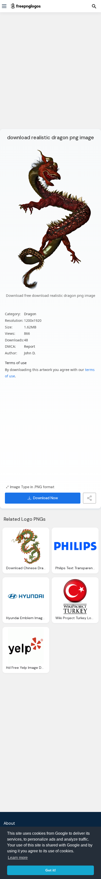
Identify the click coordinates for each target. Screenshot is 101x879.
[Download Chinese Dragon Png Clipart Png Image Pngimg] (26, 546)
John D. (30, 353)
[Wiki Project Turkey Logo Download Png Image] (75, 596)
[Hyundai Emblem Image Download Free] (26, 596)
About (9, 823)
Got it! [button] (50, 870)
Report (29, 346)
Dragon (30, 314)
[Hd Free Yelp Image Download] (26, 646)
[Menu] (4, 6)
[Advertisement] (50, 73)
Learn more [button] (18, 858)
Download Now (45, 498)
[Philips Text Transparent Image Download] (75, 546)
